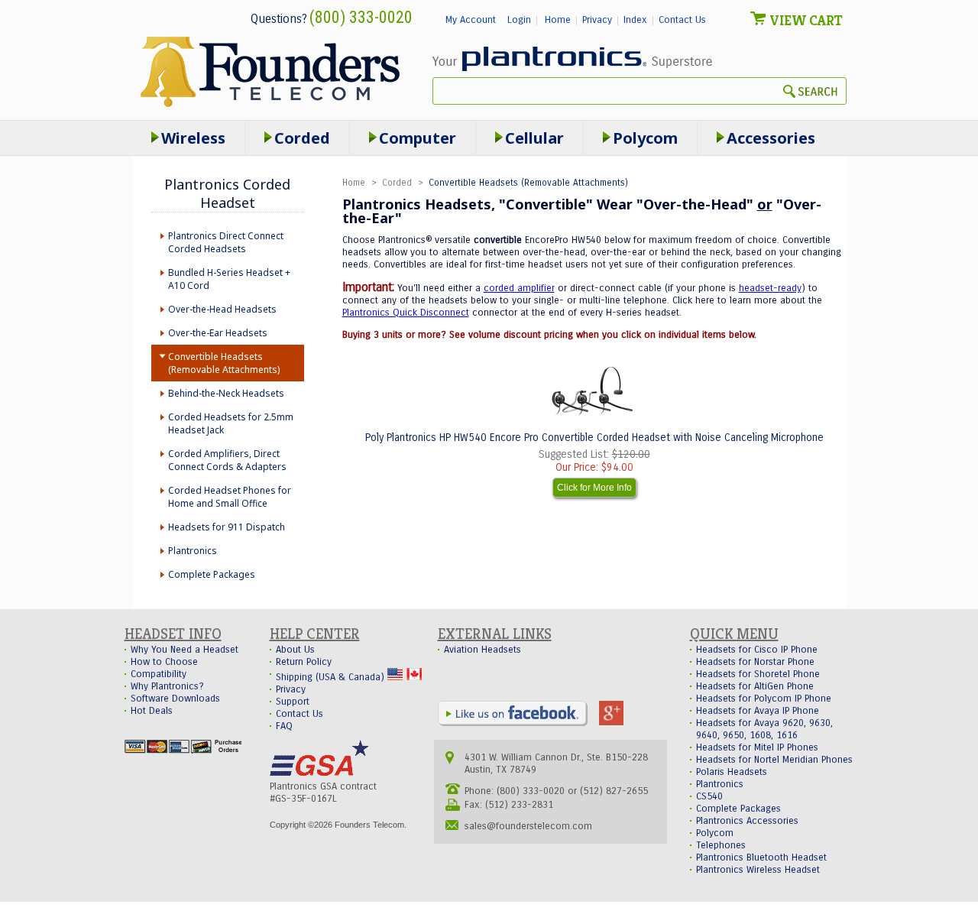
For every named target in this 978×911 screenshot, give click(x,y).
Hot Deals (152, 711)
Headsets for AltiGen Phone (755, 686)
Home (558, 20)
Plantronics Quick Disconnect (405, 312)
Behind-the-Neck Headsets (226, 393)
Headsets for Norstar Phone (755, 662)
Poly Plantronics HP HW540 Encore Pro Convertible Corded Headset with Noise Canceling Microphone (594, 437)
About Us (295, 650)
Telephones (721, 845)
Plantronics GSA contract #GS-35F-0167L (323, 792)
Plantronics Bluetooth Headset (761, 857)
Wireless (193, 138)
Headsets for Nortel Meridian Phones (774, 760)
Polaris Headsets (731, 772)
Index (635, 20)
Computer (417, 138)
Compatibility (158, 674)
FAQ (284, 726)
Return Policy (304, 662)
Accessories (771, 138)
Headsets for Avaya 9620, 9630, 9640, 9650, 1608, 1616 (764, 729)
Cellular (534, 138)
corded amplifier (519, 288)
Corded (397, 182)
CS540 (709, 796)
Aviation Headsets (482, 650)
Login (519, 20)
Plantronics (192, 550)
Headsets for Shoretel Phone (758, 674)
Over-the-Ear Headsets (217, 332)
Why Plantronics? (167, 686)
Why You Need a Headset (184, 650)
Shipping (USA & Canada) (331, 677)
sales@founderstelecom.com (528, 826)
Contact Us (682, 20)
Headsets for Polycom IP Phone (763, 698)
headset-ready (770, 288)
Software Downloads (175, 698)
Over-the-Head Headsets (222, 309)
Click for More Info (594, 487)
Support (292, 701)
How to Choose (164, 662)
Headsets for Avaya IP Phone (757, 711)
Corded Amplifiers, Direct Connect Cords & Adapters (227, 460)
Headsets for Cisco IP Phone (757, 650)
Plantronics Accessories (747, 821)
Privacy (597, 20)
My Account (470, 20)
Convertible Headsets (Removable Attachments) (224, 363)
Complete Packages (211, 574)
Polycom (645, 138)
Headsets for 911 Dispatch (226, 526)
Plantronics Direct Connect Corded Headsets (225, 242)
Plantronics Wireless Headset (758, 870)
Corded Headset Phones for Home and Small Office (229, 497)
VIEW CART (806, 20)
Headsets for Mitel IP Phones (757, 747)
